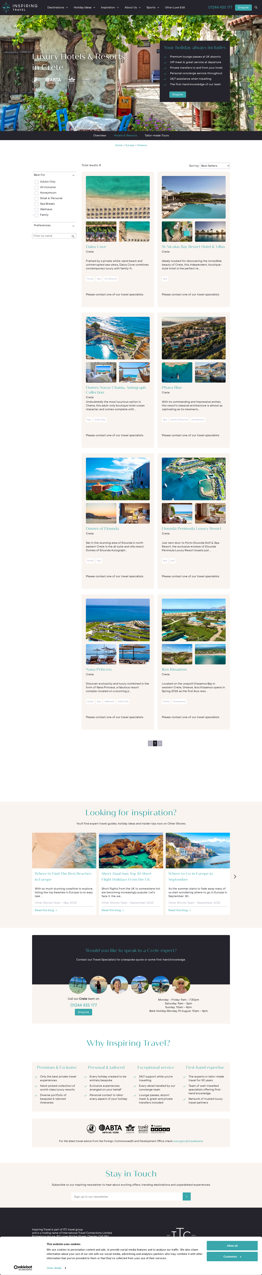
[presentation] (235, 877)
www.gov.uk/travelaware (188, 1141)
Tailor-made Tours (157, 135)
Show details (54, 1267)
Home (119, 145)
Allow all (232, 1245)
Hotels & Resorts (125, 135)
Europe (129, 145)
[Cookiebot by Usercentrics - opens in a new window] (23, 1268)
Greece (142, 145)
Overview (99, 135)
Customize (230, 1256)
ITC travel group (73, 1229)
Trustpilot (38, 89)
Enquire (243, 7)
